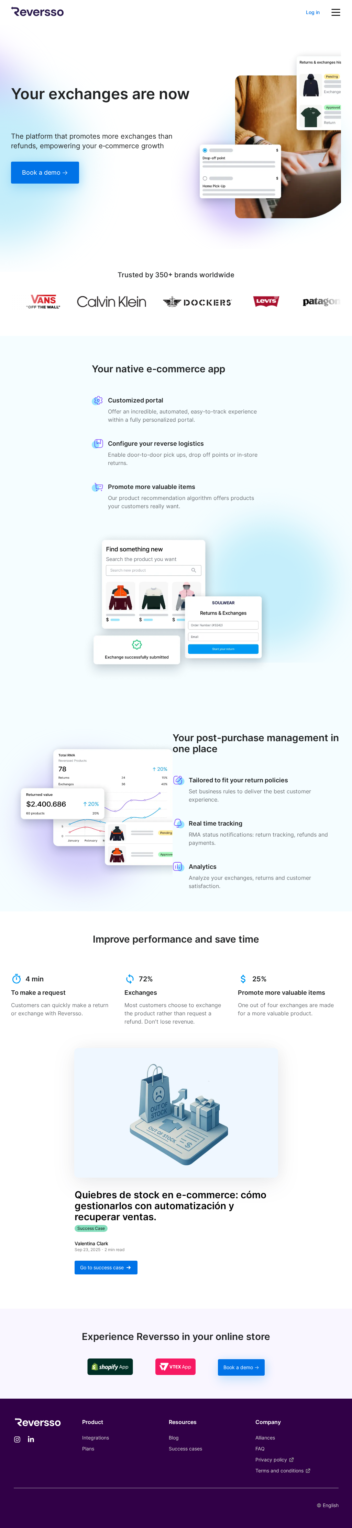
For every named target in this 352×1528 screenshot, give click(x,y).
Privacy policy (271, 1459)
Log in (313, 12)
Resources (183, 1422)
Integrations (95, 1437)
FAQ (260, 1448)
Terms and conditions (279, 1470)
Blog (174, 1437)
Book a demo (41, 172)
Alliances (265, 1437)
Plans (88, 1448)
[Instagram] (17, 1440)
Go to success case (102, 1267)
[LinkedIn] (31, 1440)
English (331, 1505)
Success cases (185, 1448)
